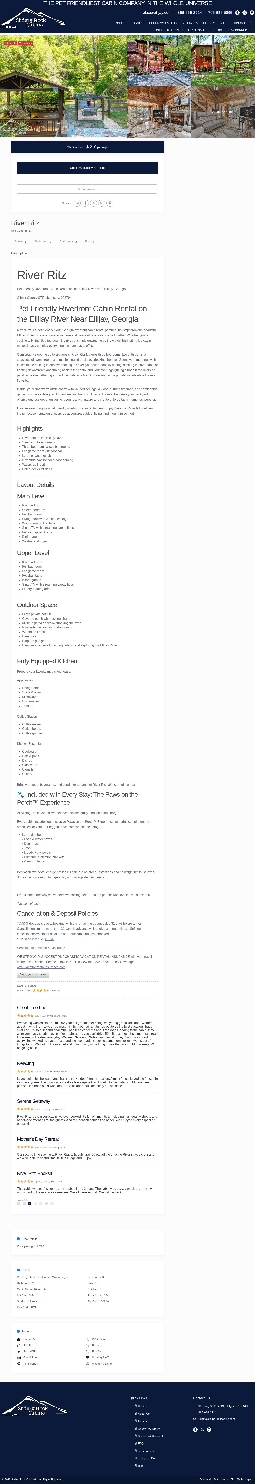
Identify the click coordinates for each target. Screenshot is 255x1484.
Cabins (139, 23)
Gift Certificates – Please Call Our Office (189, 30)
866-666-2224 (207, 1412)
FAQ (141, 1443)
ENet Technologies (241, 1479)
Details (26, 1270)
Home (142, 1406)
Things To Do (242, 23)
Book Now (87, 168)
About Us (144, 1413)
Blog (224, 23)
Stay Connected (240, 30)
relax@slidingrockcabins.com (216, 1418)
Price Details (29, 1238)
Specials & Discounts (198, 23)
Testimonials (146, 1451)
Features (27, 1331)
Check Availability (163, 23)
